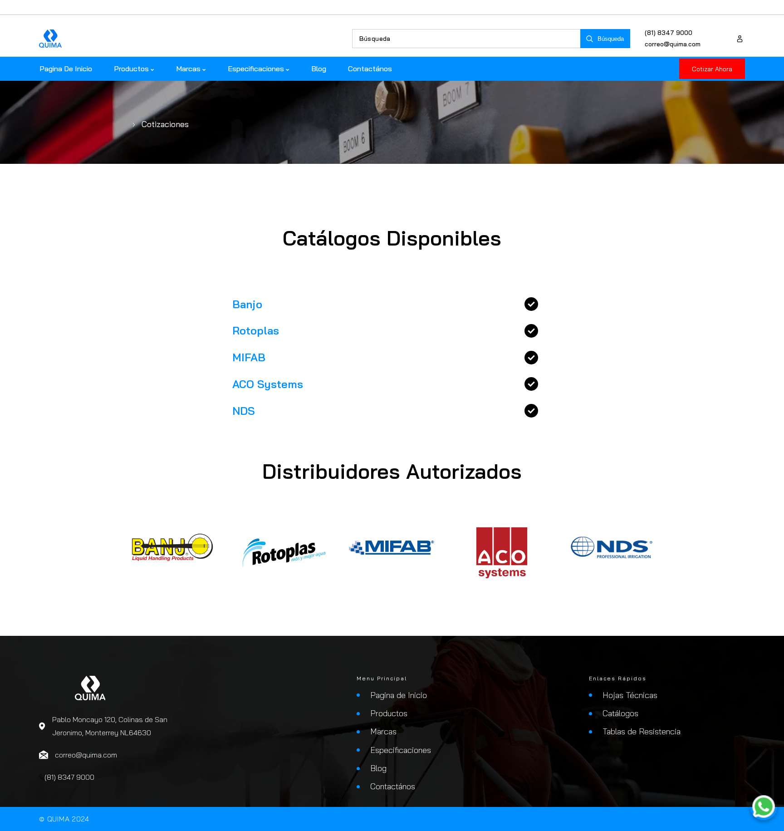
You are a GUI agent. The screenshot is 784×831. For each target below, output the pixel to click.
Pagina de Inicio (398, 695)
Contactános (392, 786)
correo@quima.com (673, 44)
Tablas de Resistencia (642, 731)
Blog (378, 768)
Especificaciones (400, 750)
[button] (392, 304)
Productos (388, 713)
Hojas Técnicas (630, 695)
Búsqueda (611, 38)
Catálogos (620, 713)
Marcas (383, 731)
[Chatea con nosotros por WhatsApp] (763, 808)
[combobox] (466, 38)
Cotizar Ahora (712, 69)
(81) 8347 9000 (668, 33)
